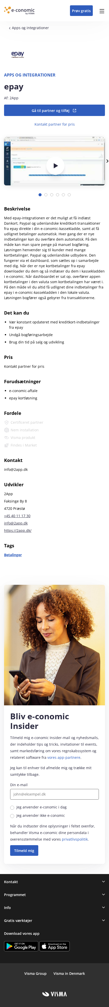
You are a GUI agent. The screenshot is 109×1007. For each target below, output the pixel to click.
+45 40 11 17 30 (17, 515)
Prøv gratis (81, 10)
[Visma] (54, 994)
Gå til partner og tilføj (50, 110)
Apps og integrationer (30, 27)
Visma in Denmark (69, 973)
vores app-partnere (63, 757)
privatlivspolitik (75, 839)
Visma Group (35, 973)
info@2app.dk (16, 523)
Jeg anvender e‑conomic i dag (41, 807)
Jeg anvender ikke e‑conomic (40, 815)
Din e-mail (19, 784)
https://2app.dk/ (17, 530)
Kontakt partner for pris (54, 124)
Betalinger (13, 554)
